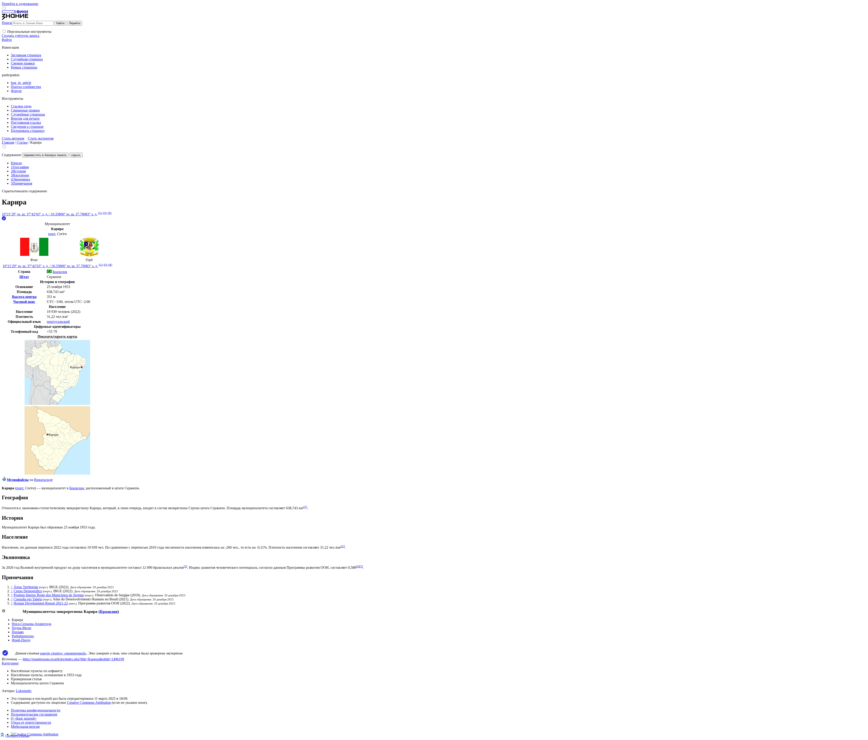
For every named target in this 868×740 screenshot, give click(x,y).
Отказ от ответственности (31, 722)
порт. (52, 234)
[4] (357, 566)
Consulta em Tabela (28, 599)
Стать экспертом (41, 138)
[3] (185, 566)
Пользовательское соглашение (34, 714)
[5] (361, 566)
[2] (343, 546)
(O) (105, 213)
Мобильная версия (25, 726)
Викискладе (43, 480)
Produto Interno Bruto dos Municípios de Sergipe (49, 595)
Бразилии (76, 488)
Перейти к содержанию (20, 4)
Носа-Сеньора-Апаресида (31, 624)
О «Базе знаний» (24, 718)
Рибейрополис (23, 636)
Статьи (22, 142)
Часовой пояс (24, 302)
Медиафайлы (18, 480)
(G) (100, 213)
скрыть (76, 155)
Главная (8, 142)
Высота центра (24, 297)
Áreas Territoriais (26, 587)
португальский (58, 322)
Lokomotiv (24, 691)
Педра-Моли (21, 628)
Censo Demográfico (28, 591)
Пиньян (18, 632)
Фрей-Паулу (21, 640)
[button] (4, 31)
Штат (24, 277)
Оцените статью (17, 736)
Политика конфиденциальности (35, 710)
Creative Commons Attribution (89, 702)
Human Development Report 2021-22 (41, 603)
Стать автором (13, 138)
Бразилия (109, 611)
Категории (10, 663)
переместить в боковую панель (45, 155)
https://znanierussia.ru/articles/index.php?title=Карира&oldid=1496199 (73, 659)
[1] (305, 507)
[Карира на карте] (57, 404)
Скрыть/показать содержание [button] (24, 191)
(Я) (109, 213)
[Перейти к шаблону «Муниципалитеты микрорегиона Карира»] (3, 611)
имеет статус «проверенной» (63, 653)
